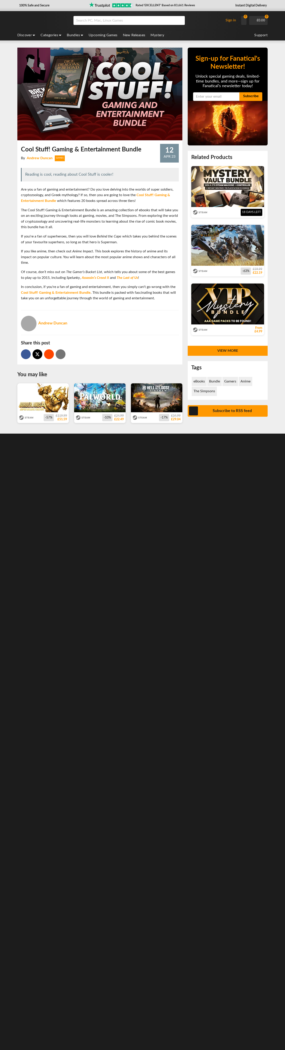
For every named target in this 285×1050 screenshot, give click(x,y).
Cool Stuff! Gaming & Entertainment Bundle (56, 292)
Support (261, 35)
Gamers (230, 381)
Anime (245, 381)
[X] (37, 354)
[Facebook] (26, 354)
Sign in (231, 20)
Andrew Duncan (40, 158)
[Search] (180, 20)
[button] (33, 5)
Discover (24, 35)
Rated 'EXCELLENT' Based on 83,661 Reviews (165, 5)
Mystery (157, 35)
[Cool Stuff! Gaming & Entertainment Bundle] (49, 354)
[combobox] (147, 20)
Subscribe (251, 96)
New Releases (134, 35)
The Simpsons (204, 391)
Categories (49, 35)
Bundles (73, 35)
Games (60, 158)
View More (227, 350)
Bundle (214, 381)
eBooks (199, 381)
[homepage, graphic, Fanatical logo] (41, 20)
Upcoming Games (103, 35)
